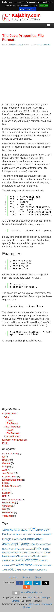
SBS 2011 (31, 553)
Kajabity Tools (9, 413)
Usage (9, 420)
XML (13, 569)
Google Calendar (13, 539)
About (38, 577)
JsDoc (32, 544)
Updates (37, 556)
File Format (12, 423)
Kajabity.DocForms (12, 480)
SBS (25, 553)
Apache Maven (10, 453)
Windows (7, 506)
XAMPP (6, 570)
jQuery (24, 544)
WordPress (8, 512)
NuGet (5, 549)
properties (14, 553)
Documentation (39, 534)
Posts (5, 443)
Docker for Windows (21, 534)
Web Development (11, 499)
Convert (39, 530)
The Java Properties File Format (23, 38)
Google (6, 466)
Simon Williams (43, 44)
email (48, 534)
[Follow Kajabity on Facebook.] (19, 582)
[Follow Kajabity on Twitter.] (28, 582)
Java (4, 470)
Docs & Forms (11, 436)
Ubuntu (12, 556)
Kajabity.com (26, 15)
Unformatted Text (27, 556)
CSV (6, 417)
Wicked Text (8, 502)
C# (3, 457)
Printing (5, 553)
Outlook (12, 549)
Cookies (13, 577)
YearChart (7, 516)
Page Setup (22, 549)
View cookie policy (27, 9)
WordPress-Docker (42, 565)
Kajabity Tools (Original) (14, 440)
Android (5, 530)
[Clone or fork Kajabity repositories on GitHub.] (46, 582)
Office (5, 489)
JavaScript (7, 473)
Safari (22, 553)
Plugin (45, 549)
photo (31, 549)
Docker (6, 460)
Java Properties (12, 426)
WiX (4, 509)
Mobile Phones (10, 486)
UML (4, 496)
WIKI (21, 560)
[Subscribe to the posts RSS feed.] (27, 586)
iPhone (29, 539)
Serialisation (39, 553)
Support (6, 493)
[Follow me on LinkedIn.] (37, 582)
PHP (37, 549)
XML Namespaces (25, 570)
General (6, 463)
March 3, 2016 (17, 44)
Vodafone (12, 560)
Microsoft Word (43, 544)
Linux (5, 483)
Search (26, 577)
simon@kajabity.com (31, 592)
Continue (44, 5)
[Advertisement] (27, 75)
